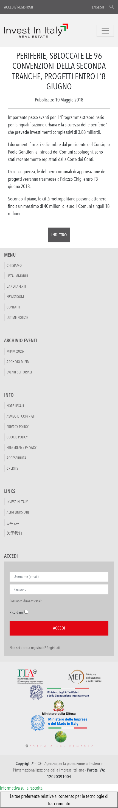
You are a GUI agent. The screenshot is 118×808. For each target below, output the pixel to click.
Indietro (59, 234)
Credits (12, 468)
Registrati (25, 7)
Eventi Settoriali (19, 372)
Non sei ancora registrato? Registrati (35, 647)
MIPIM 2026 (15, 351)
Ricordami (17, 612)
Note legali (15, 405)
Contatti (13, 307)
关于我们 (14, 533)
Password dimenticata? (25, 601)
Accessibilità (16, 457)
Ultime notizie (17, 317)
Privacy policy (18, 426)
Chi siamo (14, 265)
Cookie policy (17, 437)
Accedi (9, 7)
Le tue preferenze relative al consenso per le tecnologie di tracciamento (59, 799)
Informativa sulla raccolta (21, 788)
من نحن (13, 522)
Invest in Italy (17, 501)
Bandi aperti (16, 286)
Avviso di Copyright (22, 416)
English (98, 7)
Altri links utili (18, 512)
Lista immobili (17, 275)
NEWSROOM (15, 296)
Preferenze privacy (21, 447)
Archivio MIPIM (18, 361)
